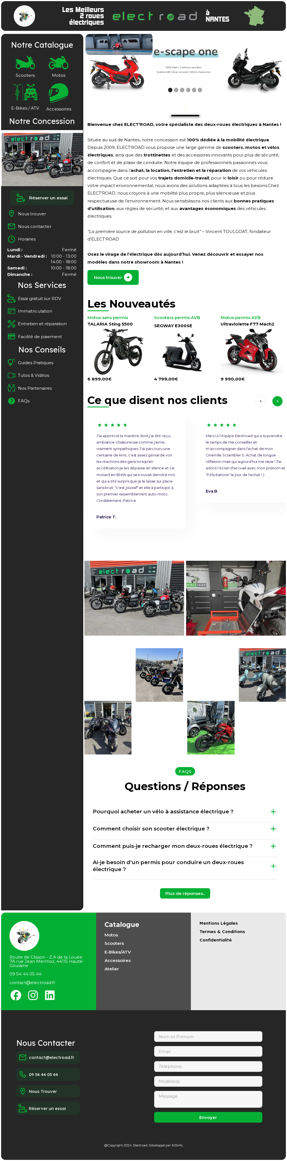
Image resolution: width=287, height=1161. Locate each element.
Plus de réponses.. (185, 893)
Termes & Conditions (222, 931)
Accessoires (118, 960)
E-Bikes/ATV (118, 952)
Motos (111, 935)
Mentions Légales (219, 923)
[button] (95, 65)
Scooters (114, 943)
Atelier (112, 969)
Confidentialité (216, 940)
